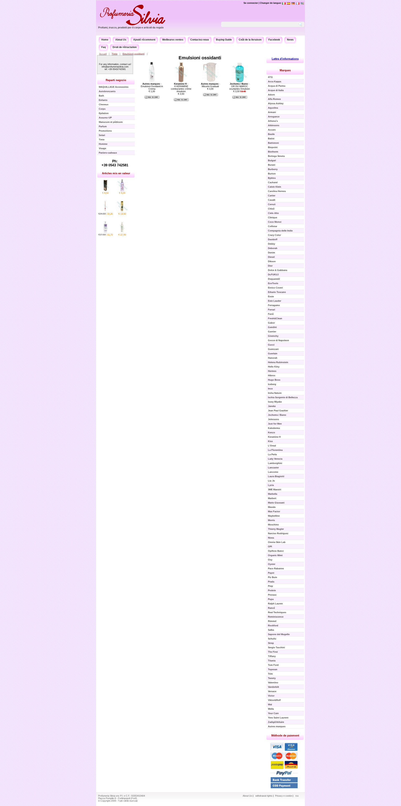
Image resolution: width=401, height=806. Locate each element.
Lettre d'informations (285, 58)
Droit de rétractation (125, 47)
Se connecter (251, 3)
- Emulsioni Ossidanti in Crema (152, 86)
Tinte (114, 54)
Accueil (103, 54)
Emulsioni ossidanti (134, 54)
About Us (120, 39)
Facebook (274, 39)
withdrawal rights (263, 796)
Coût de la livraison (250, 39)
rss (297, 796)
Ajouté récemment (144, 39)
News (290, 39)
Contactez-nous (199, 39)
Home (104, 39)
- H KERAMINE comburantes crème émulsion (181, 88)
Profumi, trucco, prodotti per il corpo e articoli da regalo (131, 27)
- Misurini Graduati (210, 85)
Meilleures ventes (172, 39)
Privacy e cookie (284, 796)
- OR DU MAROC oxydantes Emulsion (239, 86)
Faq (103, 47)
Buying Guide (224, 39)
